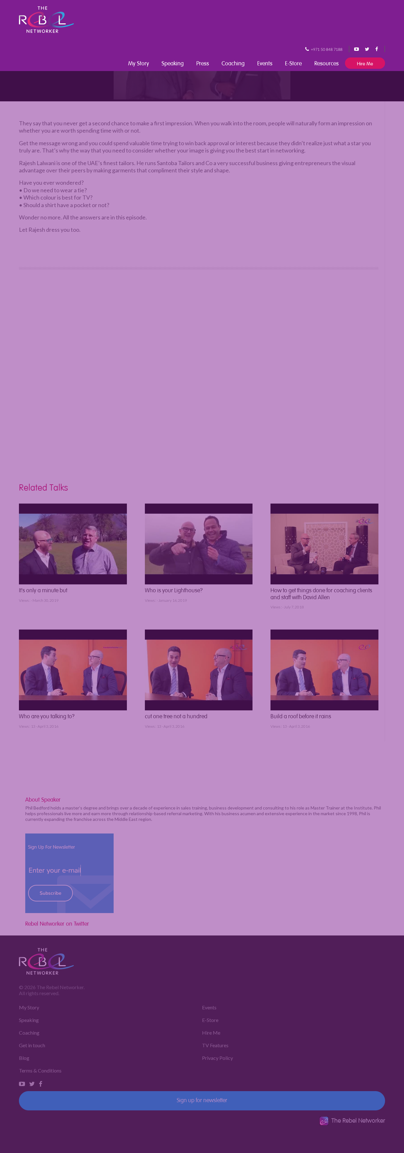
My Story (138, 62)
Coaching (233, 62)
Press (202, 62)
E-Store (293, 62)
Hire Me (365, 63)
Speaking (173, 62)
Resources (326, 62)
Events (264, 62)
